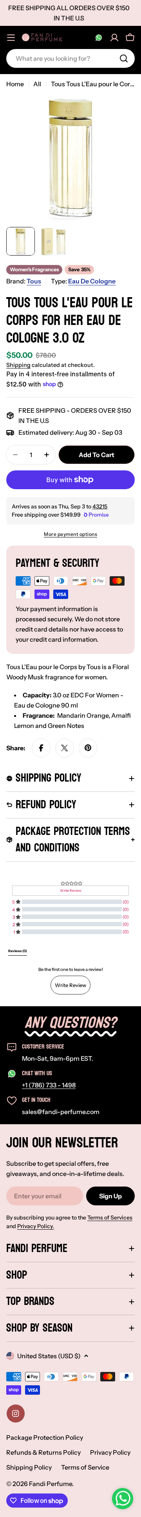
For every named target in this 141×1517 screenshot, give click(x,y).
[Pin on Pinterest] (88, 748)
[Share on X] (64, 748)
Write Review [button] (70, 891)
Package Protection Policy (44, 1437)
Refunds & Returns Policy (43, 1452)
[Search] (123, 58)
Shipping (18, 364)
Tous (34, 281)
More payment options (70, 534)
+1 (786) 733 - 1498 (49, 1085)
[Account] (114, 37)
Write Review (70, 985)
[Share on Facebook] (41, 748)
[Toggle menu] (11, 37)
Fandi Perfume (50, 1484)
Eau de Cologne (92, 281)
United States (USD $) (49, 1356)
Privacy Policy (110, 1452)
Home (15, 84)
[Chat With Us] (98, 37)
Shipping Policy (29, 1467)
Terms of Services (109, 1217)
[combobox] (70, 58)
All (37, 84)
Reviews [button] (17, 951)
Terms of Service (85, 1467)
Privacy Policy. (35, 1226)
